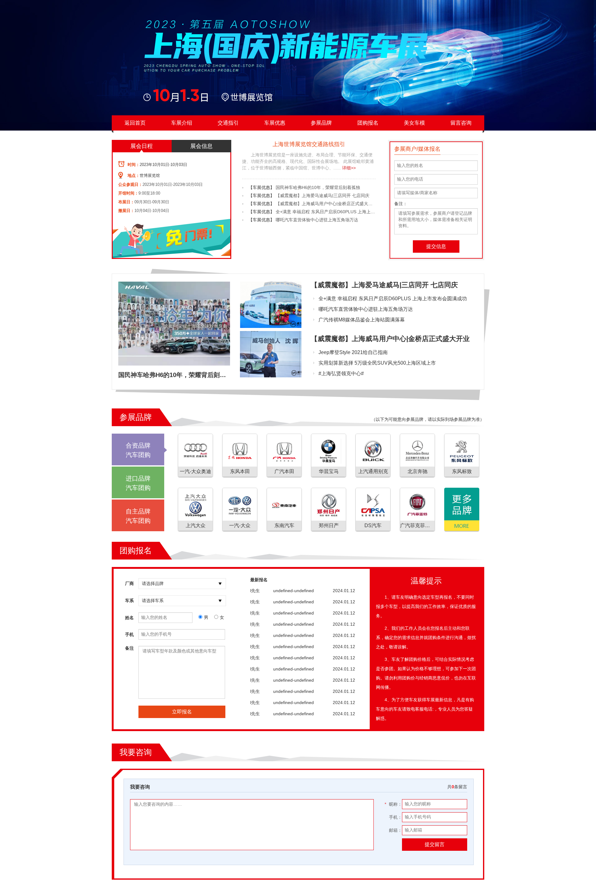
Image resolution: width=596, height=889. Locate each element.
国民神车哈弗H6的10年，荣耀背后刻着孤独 (318, 187)
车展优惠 (274, 123)
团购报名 (367, 123)
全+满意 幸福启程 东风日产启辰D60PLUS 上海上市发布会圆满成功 (340, 211)
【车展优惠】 (261, 187)
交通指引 (228, 123)
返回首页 (135, 123)
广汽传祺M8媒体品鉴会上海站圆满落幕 (361, 319)
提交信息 (436, 246)
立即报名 (182, 711)
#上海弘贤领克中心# (341, 373)
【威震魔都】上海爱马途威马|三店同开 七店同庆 (322, 195)
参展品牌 (321, 123)
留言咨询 (461, 123)
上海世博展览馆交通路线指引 (309, 144)
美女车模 (414, 123)
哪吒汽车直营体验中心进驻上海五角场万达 (317, 219)
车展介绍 (181, 123)
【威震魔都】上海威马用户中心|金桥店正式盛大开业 (326, 203)
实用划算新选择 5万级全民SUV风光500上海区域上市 (377, 363)
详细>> (349, 167)
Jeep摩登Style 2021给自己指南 (353, 352)
